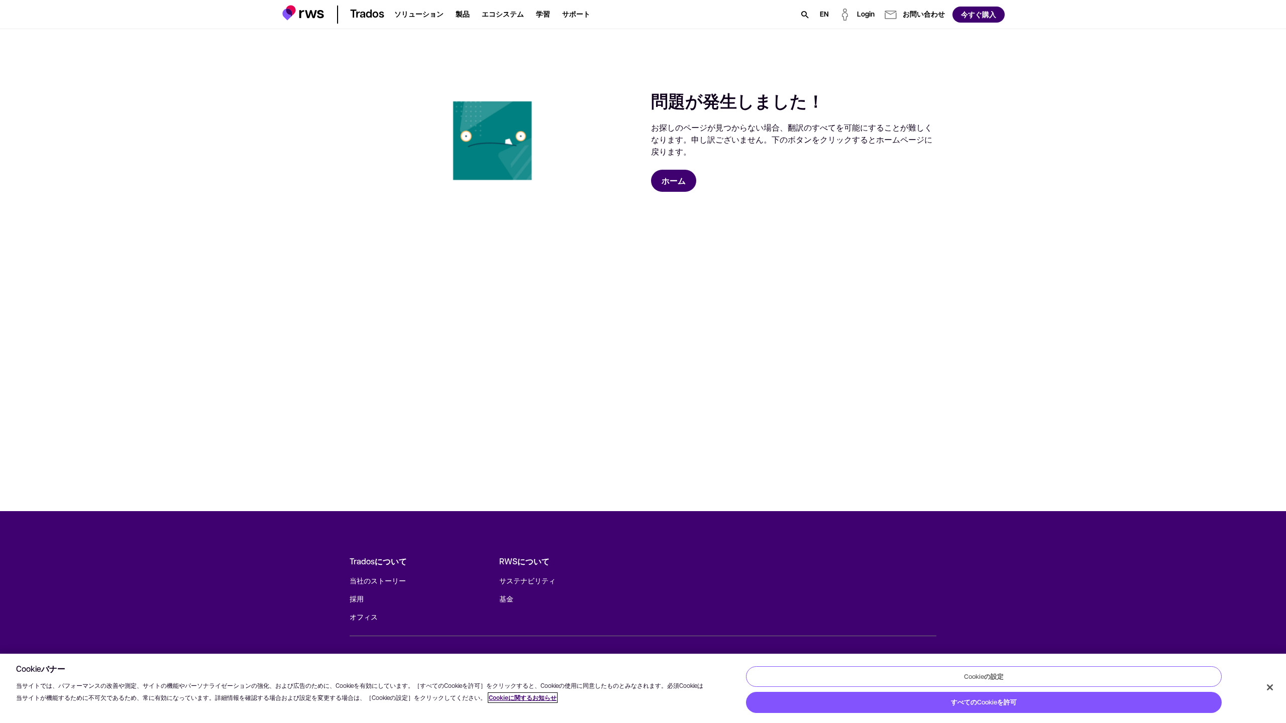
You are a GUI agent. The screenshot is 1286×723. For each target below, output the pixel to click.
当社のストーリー (378, 580)
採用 (357, 598)
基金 (506, 598)
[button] (303, 13)
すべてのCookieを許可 (984, 701)
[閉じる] (1270, 687)
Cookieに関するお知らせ (523, 697)
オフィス (364, 616)
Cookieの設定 (984, 676)
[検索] (804, 15)
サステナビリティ (527, 580)
